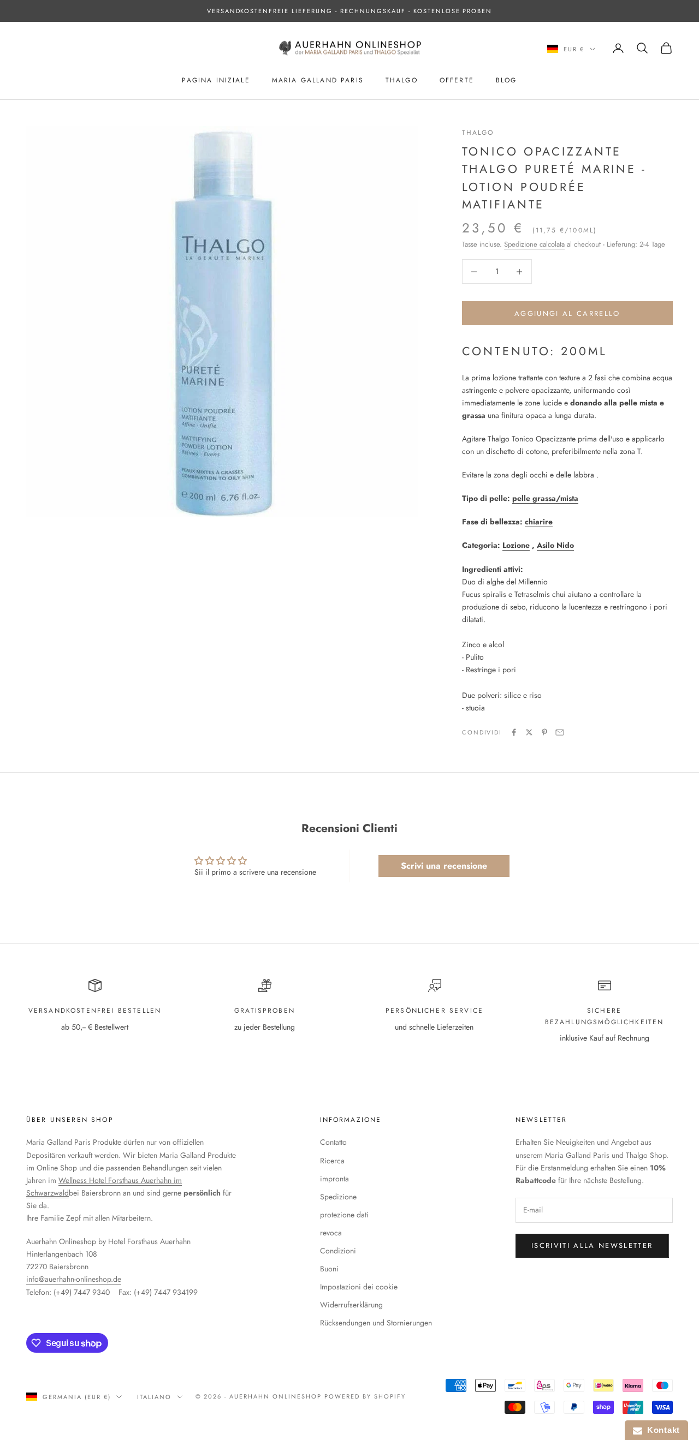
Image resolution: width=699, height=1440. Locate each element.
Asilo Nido (555, 545)
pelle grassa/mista (545, 498)
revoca (331, 1232)
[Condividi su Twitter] (529, 732)
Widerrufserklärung (351, 1304)
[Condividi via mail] (559, 732)
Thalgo (402, 80)
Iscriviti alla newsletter (592, 1245)
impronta (334, 1178)
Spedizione (338, 1196)
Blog (506, 80)
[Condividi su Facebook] (514, 732)
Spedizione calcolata (534, 244)
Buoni (329, 1268)
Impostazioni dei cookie (359, 1286)
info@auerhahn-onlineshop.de (73, 1279)
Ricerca (332, 1160)
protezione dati (344, 1214)
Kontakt (661, 1430)
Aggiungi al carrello (567, 313)
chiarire (539, 521)
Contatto (333, 1142)
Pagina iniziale (216, 80)
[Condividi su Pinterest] (544, 732)
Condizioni (338, 1250)
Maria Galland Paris (318, 80)
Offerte (457, 80)
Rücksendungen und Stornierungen (376, 1322)
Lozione (516, 545)
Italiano (154, 1397)
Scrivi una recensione (444, 865)
